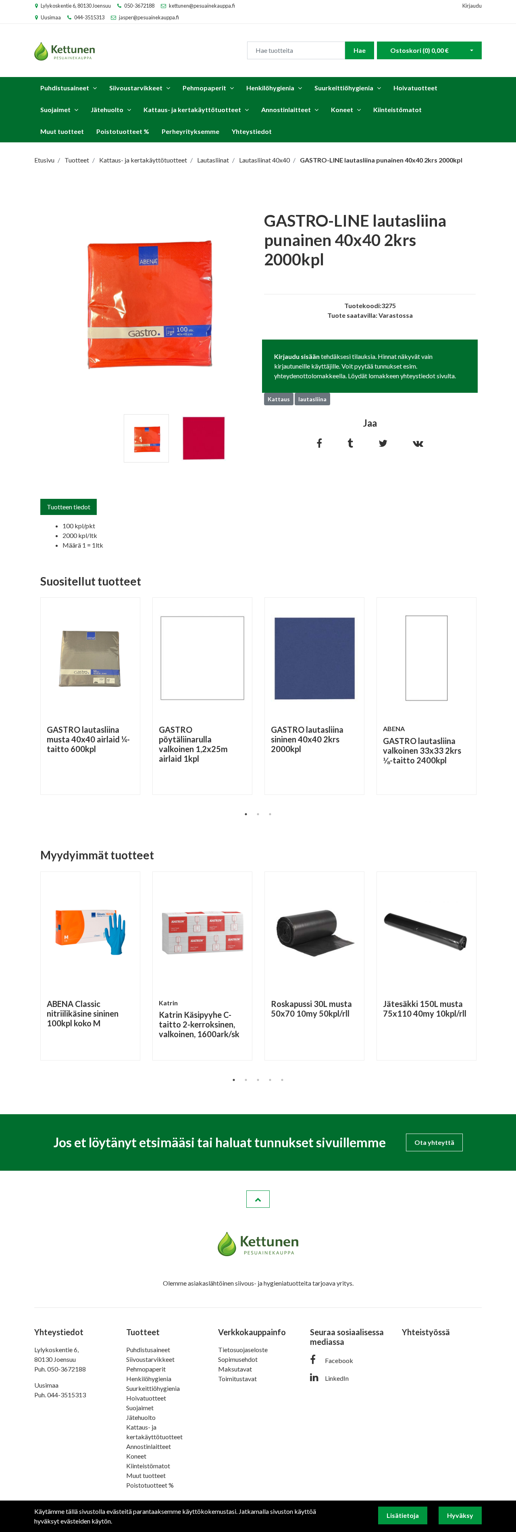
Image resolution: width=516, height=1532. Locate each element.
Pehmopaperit (204, 88)
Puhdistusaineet (64, 88)
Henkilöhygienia (270, 88)
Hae (360, 50)
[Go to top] (258, 1199)
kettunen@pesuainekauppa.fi (202, 5)
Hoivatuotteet (415, 88)
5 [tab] (282, 1080)
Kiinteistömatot (397, 109)
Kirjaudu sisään (297, 356)
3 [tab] (270, 814)
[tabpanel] (146, 438)
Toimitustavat (237, 1378)
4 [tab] (270, 1080)
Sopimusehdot (238, 1359)
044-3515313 (89, 17)
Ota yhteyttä (434, 1142)
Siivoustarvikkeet (135, 88)
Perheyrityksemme (190, 131)
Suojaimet (55, 109)
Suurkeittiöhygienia (343, 88)
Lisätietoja (403, 1515)
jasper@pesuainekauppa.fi (149, 17)
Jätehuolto (107, 109)
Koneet (342, 109)
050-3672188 (139, 5)
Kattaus (279, 399)
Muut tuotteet (62, 131)
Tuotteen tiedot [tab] (68, 507)
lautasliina (312, 399)
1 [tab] (246, 814)
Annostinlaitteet (286, 109)
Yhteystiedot (252, 131)
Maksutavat (235, 1369)
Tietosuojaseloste (243, 1349)
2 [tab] (258, 814)
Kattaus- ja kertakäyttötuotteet (192, 109)
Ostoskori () (419, 50)
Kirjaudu (472, 5)
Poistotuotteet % (122, 131)
